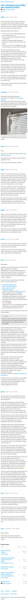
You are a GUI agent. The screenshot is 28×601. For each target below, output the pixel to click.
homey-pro (3, 11)
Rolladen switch (5, 581)
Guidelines (14, 591)
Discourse (9, 597)
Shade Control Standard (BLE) (9, 286)
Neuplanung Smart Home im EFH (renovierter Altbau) (8, 559)
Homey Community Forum (7, 1)
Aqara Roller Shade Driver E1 (9, 284)
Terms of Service (5, 593)
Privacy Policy (13, 593)
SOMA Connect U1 (20, 291)
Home (2, 591)
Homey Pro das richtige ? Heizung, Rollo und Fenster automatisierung (8, 574)
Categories (7, 591)
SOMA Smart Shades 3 (7, 289)
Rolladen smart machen (7, 566)
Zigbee (9, 296)
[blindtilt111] (14, 121)
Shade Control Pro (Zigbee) (8, 288)
